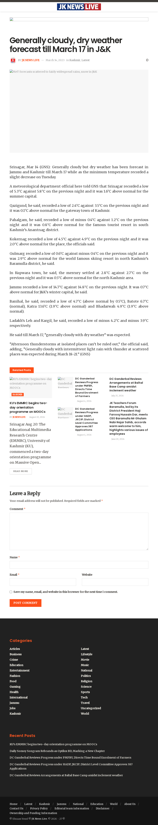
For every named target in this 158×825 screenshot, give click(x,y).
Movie (85, 659)
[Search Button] (146, 7)
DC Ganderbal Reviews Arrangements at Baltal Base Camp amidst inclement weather (126, 384)
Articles (15, 649)
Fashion (15, 676)
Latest (86, 60)
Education (16, 665)
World (85, 713)
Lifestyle (86, 654)
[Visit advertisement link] (79, 26)
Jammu (14, 703)
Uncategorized (91, 708)
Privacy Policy (39, 808)
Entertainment (19, 670)
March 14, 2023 (55, 60)
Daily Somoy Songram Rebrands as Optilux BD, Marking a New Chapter (57, 751)
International (19, 697)
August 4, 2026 (84, 401)
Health (14, 692)
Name (15, 557)
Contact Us (16, 808)
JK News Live (31, 60)
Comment (18, 509)
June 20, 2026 (117, 439)
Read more (22, 470)
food (13, 681)
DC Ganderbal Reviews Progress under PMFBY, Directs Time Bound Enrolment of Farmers (86, 387)
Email (15, 574)
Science (86, 686)
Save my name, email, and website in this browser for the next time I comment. (65, 592)
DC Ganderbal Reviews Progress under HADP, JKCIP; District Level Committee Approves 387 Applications (86, 419)
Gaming (15, 686)
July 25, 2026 (117, 395)
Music (85, 665)
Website (87, 574)
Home (14, 804)
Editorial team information (72, 808)
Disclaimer (103, 808)
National (86, 670)
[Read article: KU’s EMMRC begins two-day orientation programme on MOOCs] (31, 387)
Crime (14, 659)
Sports (85, 692)
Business (16, 654)
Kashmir (74, 60)
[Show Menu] (11, 7)
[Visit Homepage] (79, 7)
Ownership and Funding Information (33, 813)
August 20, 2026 (37, 417)
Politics (86, 676)
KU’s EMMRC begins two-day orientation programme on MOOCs (28, 407)
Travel (85, 703)
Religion (86, 681)
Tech (84, 697)
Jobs (12, 708)
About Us (129, 804)
